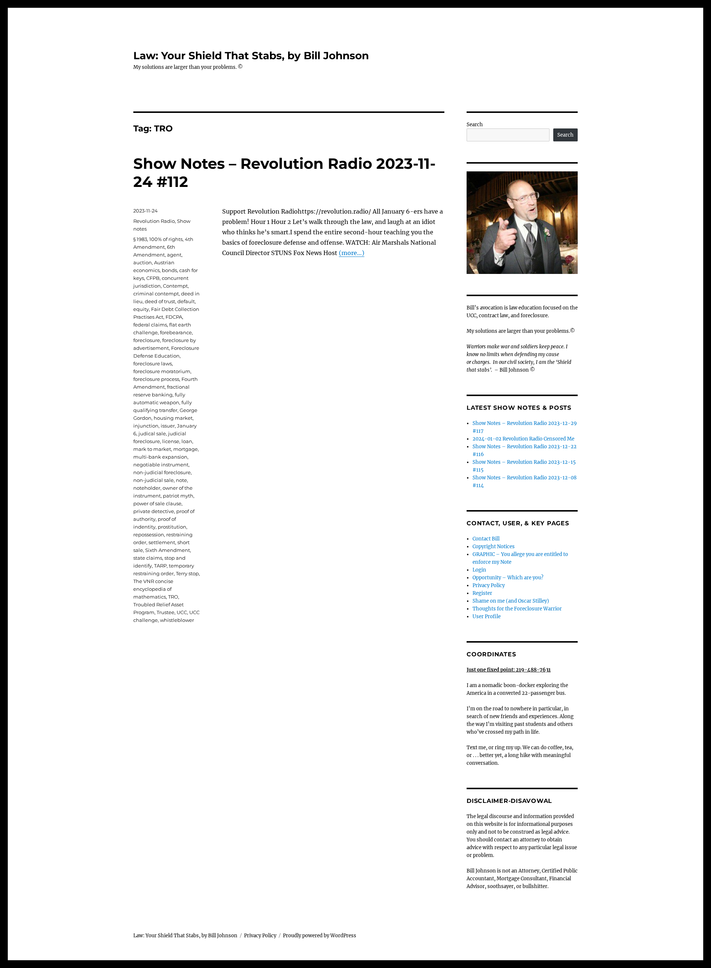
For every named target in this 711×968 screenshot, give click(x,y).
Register (482, 593)
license (170, 441)
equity (141, 309)
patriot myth (178, 496)
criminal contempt (156, 294)
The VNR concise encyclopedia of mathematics (153, 589)
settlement (161, 542)
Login (479, 570)
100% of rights (166, 239)
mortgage (185, 449)
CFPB (153, 278)
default (186, 301)
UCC (182, 612)
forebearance (176, 332)
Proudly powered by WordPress (319, 935)
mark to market (152, 449)
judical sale (152, 433)
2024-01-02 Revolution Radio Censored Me (523, 439)
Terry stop (187, 573)
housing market (173, 418)
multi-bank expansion (160, 457)
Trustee (165, 612)
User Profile (487, 616)
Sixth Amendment (167, 550)
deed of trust (160, 301)
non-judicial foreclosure (162, 472)
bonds (169, 270)
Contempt (175, 286)
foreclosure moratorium (161, 371)
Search (475, 124)
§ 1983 (140, 239)
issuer (168, 426)
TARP (160, 566)
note (181, 480)
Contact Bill (486, 539)
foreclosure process (156, 379)
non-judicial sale (153, 480)
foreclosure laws (152, 363)
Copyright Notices (494, 546)
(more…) (351, 253)
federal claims (150, 325)
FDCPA (174, 317)
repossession (148, 534)
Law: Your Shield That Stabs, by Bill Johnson (251, 55)
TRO (173, 597)
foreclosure (146, 340)
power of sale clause (157, 503)
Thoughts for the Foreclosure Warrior (517, 609)
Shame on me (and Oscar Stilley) (511, 601)
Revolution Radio (154, 221)
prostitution (172, 527)
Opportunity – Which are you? (508, 578)
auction (142, 262)
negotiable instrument (160, 465)
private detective (153, 511)
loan (186, 441)
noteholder (146, 488)
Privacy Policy (489, 585)
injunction (145, 426)
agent (174, 255)
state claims (147, 558)
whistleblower (177, 620)
